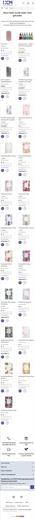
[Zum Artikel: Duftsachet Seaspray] (26, 294)
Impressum (9, 502)
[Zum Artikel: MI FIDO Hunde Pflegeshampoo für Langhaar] (8, 110)
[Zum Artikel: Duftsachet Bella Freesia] (8, 148)
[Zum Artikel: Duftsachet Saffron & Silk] (8, 402)
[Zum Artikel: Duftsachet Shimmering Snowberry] (8, 294)
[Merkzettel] (23, 3)
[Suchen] (7, 8)
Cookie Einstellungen (24, 510)
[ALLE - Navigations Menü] (2, 8)
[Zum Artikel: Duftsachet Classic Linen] (8, 220)
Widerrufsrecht (10, 506)
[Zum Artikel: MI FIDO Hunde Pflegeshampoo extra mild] (26, 71)
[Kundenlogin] (28, 3)
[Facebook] (21, 497)
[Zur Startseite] (8, 3)
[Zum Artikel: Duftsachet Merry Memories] (8, 256)
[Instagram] (13, 497)
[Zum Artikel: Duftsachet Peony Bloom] (26, 332)
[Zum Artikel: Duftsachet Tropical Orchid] (26, 256)
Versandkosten (4, 55)
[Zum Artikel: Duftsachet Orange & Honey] (26, 148)
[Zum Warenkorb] (33, 3)
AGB (26, 502)
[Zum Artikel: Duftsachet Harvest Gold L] (26, 368)
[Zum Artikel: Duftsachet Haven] (8, 186)
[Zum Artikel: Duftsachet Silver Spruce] (26, 220)
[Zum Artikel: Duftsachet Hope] (26, 186)
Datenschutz (19, 502)
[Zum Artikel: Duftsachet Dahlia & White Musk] (8, 332)
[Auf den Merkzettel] (7, 58)
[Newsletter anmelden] (32, 487)
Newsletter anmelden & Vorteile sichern (13, 484)
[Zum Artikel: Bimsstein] (8, 36)
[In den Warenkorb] (2, 58)
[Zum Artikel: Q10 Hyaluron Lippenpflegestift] (8, 71)
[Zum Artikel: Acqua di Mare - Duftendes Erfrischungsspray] (26, 36)
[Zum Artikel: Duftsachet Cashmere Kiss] (26, 110)
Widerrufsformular (23, 506)
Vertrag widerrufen (10, 510)
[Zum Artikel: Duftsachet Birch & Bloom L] (8, 368)
